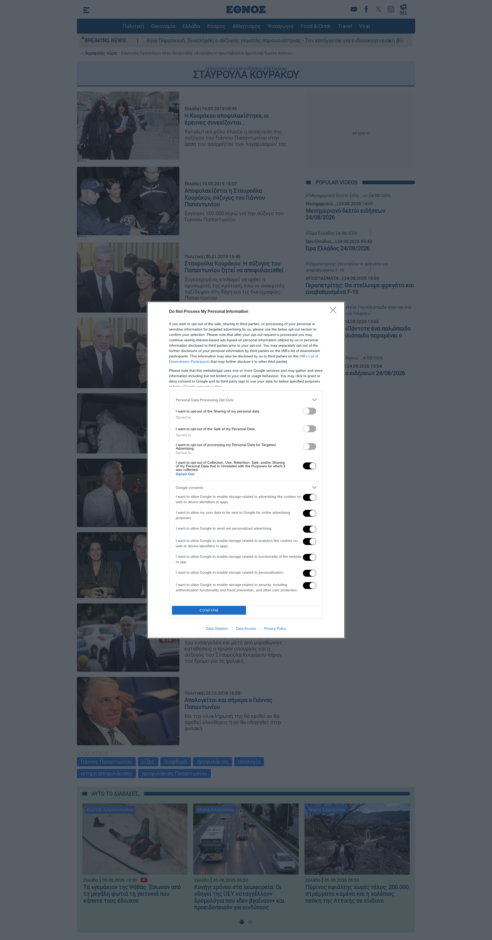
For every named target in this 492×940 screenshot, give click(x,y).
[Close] (335, 312)
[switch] (309, 411)
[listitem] (246, 399)
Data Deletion (217, 628)
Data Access (246, 628)
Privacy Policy (275, 628)
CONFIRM (209, 610)
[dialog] (246, 470)
